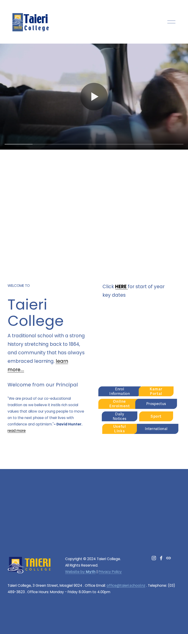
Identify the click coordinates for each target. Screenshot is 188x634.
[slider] (94, 144)
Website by (80, 571)
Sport (156, 416)
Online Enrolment (119, 403)
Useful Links (119, 428)
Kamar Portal (156, 391)
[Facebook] (161, 558)
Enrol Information (119, 391)
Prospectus (156, 404)
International (156, 429)
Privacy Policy (110, 571)
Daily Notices (119, 416)
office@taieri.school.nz (126, 585)
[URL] (168, 558)
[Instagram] (154, 558)
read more (17, 430)
